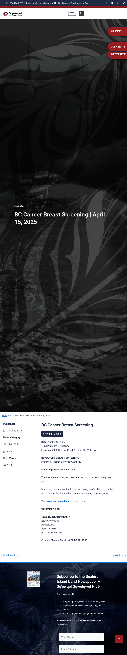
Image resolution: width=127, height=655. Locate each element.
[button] (81, 13)
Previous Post (9, 555)
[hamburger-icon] (72, 13)
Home (4, 415)
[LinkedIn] (118, 3)
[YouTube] (112, 3)
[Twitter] (123, 3)
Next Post (120, 555)
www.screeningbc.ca (58, 501)
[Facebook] (106, 3)
